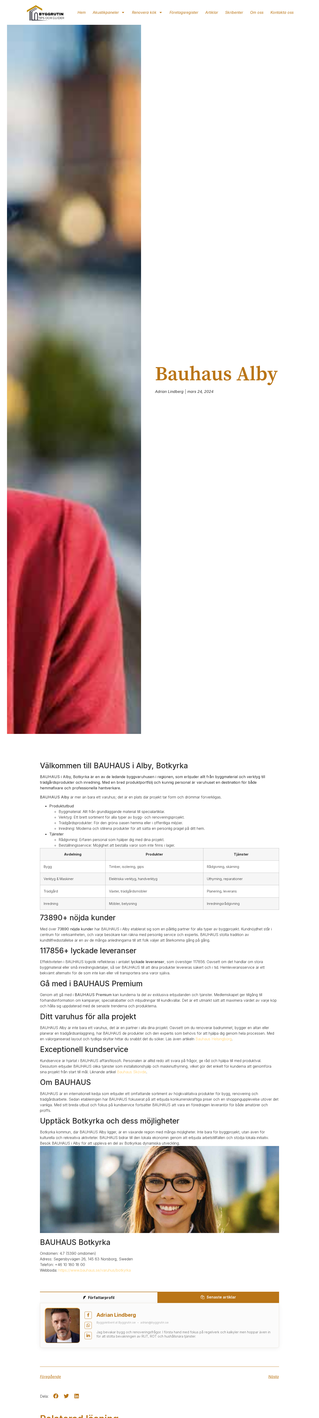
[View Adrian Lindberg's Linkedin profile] (88, 1335)
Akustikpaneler (106, 12)
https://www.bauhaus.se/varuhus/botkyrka (94, 1270)
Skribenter (234, 12)
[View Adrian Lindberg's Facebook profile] (88, 1315)
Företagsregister (184, 12)
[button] (56, 1396)
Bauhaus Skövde (131, 1072)
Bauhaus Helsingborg (213, 1039)
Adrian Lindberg (116, 1315)
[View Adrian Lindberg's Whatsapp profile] (88, 1325)
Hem (82, 12)
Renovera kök (144, 12)
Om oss (256, 12)
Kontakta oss (282, 12)
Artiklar (211, 12)
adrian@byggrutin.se (155, 1322)
